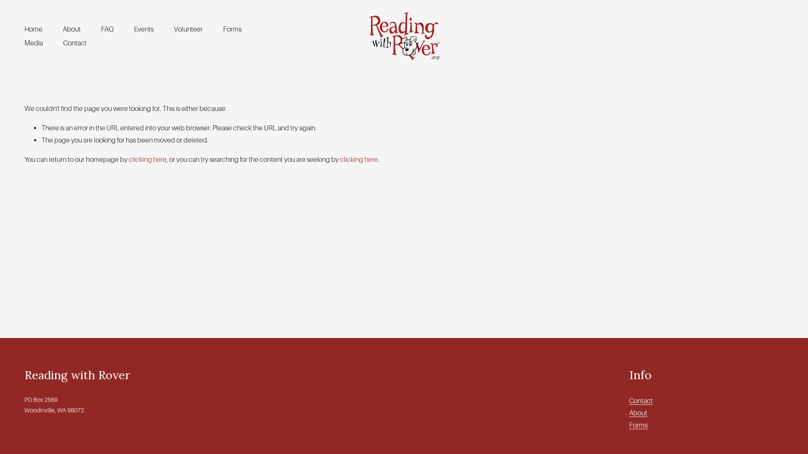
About (72, 29)
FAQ (107, 29)
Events (144, 29)
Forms (232, 29)
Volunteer (188, 29)
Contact (75, 43)
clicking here (148, 160)
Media (33, 43)
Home (33, 29)
